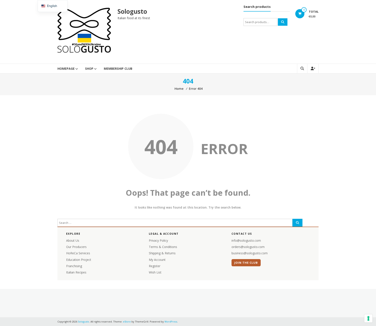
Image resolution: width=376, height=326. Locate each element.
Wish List (155, 272)
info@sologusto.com (246, 240)
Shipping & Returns (162, 253)
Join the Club (246, 263)
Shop (89, 68)
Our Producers (76, 247)
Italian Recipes (76, 272)
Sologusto (132, 11)
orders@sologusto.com (248, 247)
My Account (157, 260)
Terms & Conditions (163, 247)
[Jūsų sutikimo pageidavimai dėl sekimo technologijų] (368, 318)
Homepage (66, 68)
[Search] (282, 22)
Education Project (78, 260)
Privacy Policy (158, 240)
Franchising (74, 266)
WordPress (170, 321)
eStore (127, 321)
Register (154, 266)
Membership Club (118, 68)
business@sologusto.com (250, 253)
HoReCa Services (78, 253)
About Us (72, 240)
